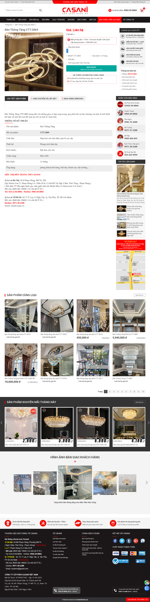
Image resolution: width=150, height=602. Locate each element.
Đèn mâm (45, 20)
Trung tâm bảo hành (128, 86)
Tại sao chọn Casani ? (12, 2)
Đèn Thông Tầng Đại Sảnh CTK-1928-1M (20, 378)
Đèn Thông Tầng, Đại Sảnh (109, 20)
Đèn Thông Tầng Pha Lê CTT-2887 (125, 334)
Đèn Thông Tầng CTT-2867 (123, 378)
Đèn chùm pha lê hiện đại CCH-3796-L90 (92, 445)
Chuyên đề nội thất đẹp (60, 557)
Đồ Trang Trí (128, 20)
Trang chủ (10, 20)
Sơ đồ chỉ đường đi (59, 545)
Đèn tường (81, 20)
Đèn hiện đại (34, 20)
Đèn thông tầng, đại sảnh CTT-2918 (54, 378)
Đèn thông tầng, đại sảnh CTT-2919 (18, 334)
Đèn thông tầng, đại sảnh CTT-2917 (90, 378)
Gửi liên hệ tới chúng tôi (138, 599)
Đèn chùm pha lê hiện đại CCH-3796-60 (55, 445)
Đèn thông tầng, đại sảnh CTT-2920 (54, 334)
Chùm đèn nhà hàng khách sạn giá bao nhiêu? (134, 209)
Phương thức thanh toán (90, 542)
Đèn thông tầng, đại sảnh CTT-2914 (90, 334)
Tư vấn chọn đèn (58, 554)
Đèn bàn (71, 20)
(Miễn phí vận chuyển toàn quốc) (91, 68)
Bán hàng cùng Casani (121, 2)
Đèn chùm (22, 20)
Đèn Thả (92, 20)
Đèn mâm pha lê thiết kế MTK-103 (125, 445)
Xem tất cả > (139, 295)
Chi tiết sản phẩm (16, 98)
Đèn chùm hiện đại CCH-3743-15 (17, 445)
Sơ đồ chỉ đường (58, 551)
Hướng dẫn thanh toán (129, 83)
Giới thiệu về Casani (59, 538)
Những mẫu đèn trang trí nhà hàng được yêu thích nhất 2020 (135, 225)
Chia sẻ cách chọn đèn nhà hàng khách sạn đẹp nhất (135, 233)
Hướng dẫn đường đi (138, 2)
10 (143, 392)
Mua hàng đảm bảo (28, 2)
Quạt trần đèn (58, 20)
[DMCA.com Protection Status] (140, 561)
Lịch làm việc (57, 542)
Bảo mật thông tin (88, 538)
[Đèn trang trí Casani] (75, 10)
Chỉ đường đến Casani (129, 89)
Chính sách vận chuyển (129, 80)
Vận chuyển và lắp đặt (45, 98)
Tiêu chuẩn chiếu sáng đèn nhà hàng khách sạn (135, 217)
